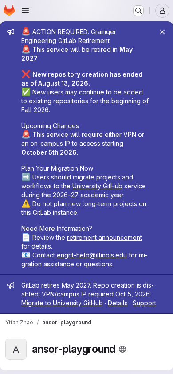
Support (144, 303)
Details (118, 303)
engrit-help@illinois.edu (92, 255)
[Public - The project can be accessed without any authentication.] (122, 349)
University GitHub (97, 186)
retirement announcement (104, 237)
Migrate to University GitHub (62, 303)
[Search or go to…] (138, 10)
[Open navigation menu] (25, 11)
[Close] (162, 32)
